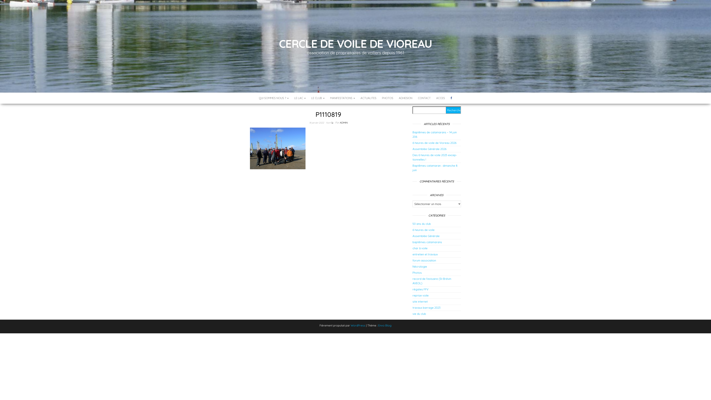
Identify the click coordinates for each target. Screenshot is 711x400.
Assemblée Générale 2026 (429, 149)
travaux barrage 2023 (426, 307)
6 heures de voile (424, 230)
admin (344, 122)
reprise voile (421, 295)
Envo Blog (384, 325)
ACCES (440, 98)
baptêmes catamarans (427, 242)
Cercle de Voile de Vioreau (355, 44)
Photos (417, 272)
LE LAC (299, 98)
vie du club (419, 314)
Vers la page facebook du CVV (451, 98)
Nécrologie (420, 266)
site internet (420, 301)
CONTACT (424, 98)
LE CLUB (317, 98)
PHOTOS (387, 98)
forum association (424, 260)
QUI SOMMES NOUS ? (273, 98)
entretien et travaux (425, 254)
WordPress (358, 325)
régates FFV (420, 289)
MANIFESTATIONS (341, 98)
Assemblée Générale (426, 236)
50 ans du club (422, 224)
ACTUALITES (368, 98)
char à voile (420, 248)
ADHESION (405, 98)
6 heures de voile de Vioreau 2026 (434, 143)
